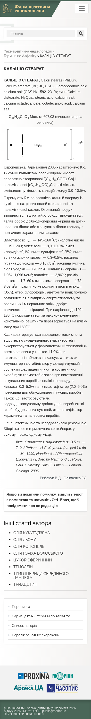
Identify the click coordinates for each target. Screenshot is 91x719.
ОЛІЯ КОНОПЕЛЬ (28, 546)
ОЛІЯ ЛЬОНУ (24, 539)
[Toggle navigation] (82, 8)
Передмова (21, 607)
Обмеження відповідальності (24, 714)
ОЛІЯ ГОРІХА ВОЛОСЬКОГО (38, 553)
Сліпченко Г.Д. (75, 478)
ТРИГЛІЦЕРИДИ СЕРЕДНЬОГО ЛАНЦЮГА (41, 575)
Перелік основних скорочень (35, 635)
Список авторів (24, 626)
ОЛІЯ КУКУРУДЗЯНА (31, 533)
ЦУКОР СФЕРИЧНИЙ (32, 560)
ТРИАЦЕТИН (25, 584)
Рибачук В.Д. (51, 478)
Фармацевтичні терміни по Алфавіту (41, 616)
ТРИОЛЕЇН (23, 567)
